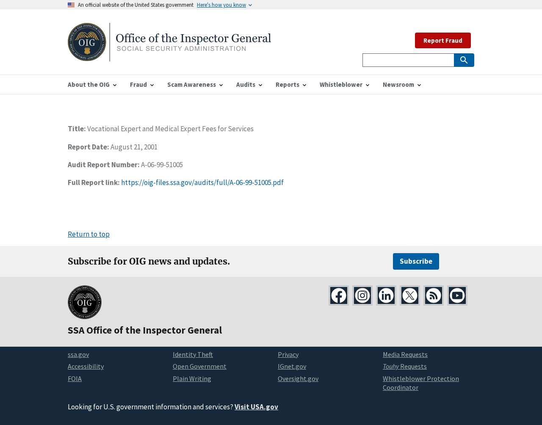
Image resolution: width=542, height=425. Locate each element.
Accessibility (86, 366)
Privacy (288, 354)
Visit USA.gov (256, 406)
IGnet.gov (292, 366)
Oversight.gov (298, 378)
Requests (405, 366)
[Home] (169, 56)
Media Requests (405, 354)
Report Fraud (442, 40)
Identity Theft (193, 354)
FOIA (75, 378)
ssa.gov (78, 354)
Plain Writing (192, 378)
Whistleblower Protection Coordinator (421, 383)
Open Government (200, 366)
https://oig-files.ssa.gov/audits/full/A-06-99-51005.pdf (202, 182)
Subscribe (416, 261)
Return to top (89, 234)
